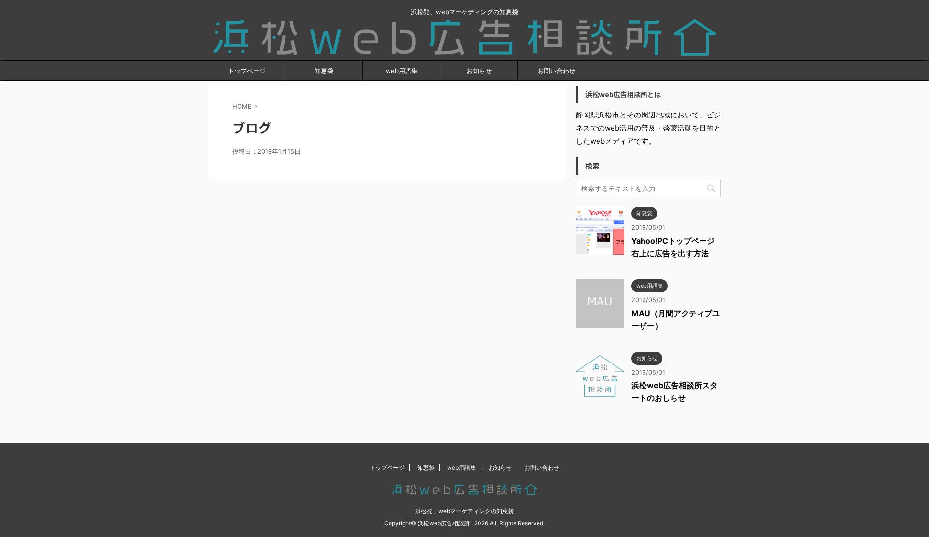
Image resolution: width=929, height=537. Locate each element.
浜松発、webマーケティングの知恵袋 (464, 511)
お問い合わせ (556, 70)
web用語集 (402, 70)
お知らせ (479, 70)
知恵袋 (324, 70)
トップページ (247, 70)
